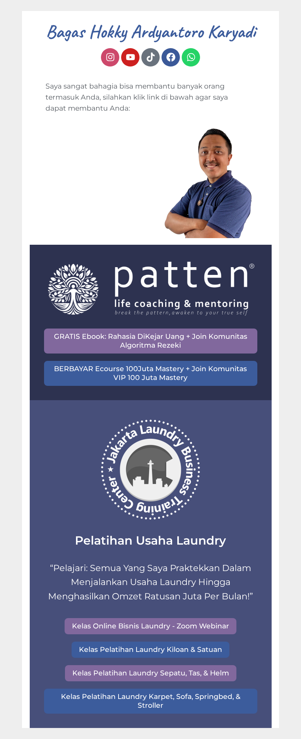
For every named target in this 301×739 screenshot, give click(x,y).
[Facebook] (171, 57)
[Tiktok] (150, 57)
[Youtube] (130, 57)
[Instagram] (110, 57)
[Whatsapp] (191, 57)
